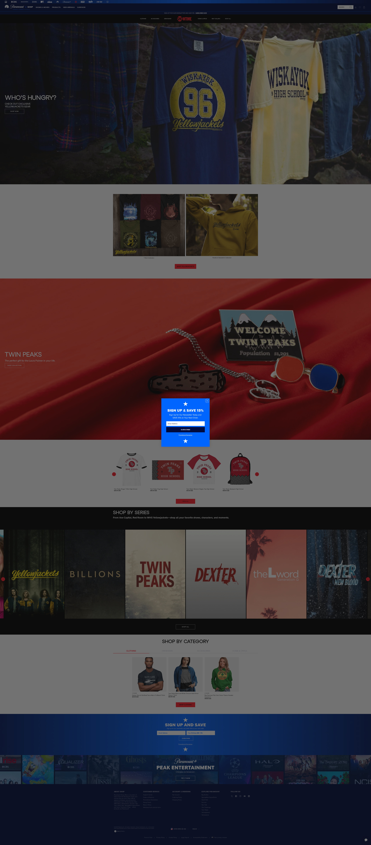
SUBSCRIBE (185, 430)
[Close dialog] (207, 401)
